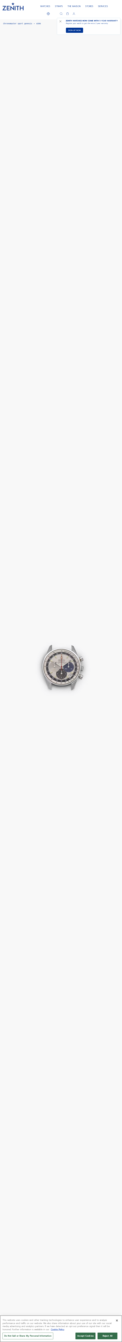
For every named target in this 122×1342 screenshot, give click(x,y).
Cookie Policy (57, 1329)
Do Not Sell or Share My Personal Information (27, 1335)
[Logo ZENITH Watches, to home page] (13, 6)
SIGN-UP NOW (74, 30)
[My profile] (73, 13)
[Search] (61, 13)
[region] (61, 1328)
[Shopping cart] (67, 13)
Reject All (107, 1335)
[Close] (116, 1320)
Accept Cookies (85, 1335)
